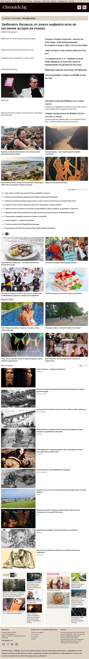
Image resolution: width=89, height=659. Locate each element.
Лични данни (35, 634)
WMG (2, 1)
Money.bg (29, 1)
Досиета (39, 434)
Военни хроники (41, 394)
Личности (39, 371)
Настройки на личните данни (69, 643)
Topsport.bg (37, 1)
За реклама (34, 637)
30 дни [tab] (85, 366)
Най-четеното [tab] (82, 190)
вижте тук (77, 641)
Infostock (53, 1)
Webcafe (8, 1)
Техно (38, 494)
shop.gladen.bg (62, 1)
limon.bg (71, 1)
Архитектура (41, 412)
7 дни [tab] (80, 366)
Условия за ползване (37, 632)
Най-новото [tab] (72, 190)
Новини (33, 639)
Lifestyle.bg (45, 1)
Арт (37, 514)
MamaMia (15, 1)
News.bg (22, 1)
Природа (39, 532)
